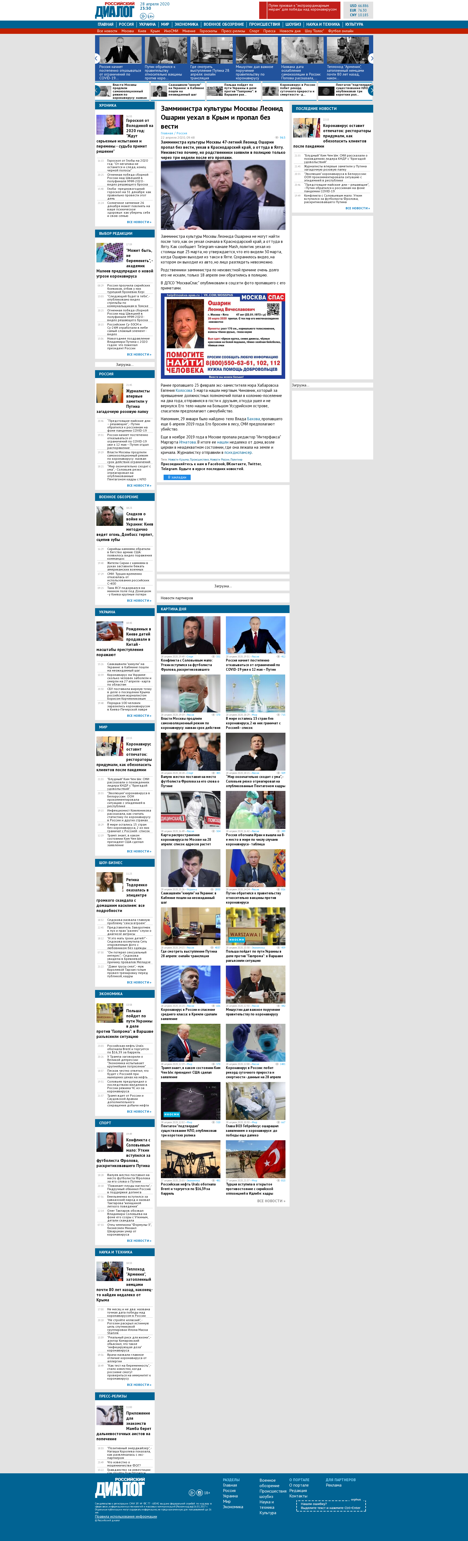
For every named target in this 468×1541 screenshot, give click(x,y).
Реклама (334, 1485)
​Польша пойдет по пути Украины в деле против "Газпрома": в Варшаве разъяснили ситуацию (254, 956)
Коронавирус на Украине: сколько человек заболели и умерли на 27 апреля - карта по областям (129, 679)
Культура (354, 24)
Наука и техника (323, 24)
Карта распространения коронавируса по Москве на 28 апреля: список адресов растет (186, 839)
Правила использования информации (126, 1516)
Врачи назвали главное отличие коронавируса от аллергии (127, 1358)
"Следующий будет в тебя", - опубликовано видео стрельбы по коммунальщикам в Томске (128, 301)
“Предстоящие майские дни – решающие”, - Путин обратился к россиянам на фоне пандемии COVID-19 (128, 425)
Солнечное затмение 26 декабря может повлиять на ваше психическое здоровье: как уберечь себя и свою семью (128, 209)
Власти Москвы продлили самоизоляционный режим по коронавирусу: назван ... (121, 91)
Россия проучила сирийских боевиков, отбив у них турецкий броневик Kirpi (128, 289)
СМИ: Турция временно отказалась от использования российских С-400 (128, 578)
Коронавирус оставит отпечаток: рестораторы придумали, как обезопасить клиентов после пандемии (332, 136)
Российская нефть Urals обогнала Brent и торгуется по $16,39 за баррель (128, 1049)
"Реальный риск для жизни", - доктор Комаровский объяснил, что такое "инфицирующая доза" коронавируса (129, 1344)
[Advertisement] (224, 527)
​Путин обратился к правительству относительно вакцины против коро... (163, 72)
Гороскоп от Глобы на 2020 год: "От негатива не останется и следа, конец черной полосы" (127, 165)
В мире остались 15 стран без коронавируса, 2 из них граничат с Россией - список (128, 828)
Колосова (184, 390)
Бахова (253, 418)
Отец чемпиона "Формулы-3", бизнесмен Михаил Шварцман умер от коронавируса (129, 1229)
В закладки (177, 477)
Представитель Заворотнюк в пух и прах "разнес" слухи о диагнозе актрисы (129, 931)
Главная (105, 24)
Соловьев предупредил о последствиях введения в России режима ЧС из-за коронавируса (127, 1086)
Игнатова (187, 442)
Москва (128, 30)
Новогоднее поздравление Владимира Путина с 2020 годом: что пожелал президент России (128, 343)
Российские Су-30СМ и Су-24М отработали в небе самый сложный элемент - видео (127, 329)
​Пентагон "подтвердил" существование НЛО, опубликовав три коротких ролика (189, 1131)
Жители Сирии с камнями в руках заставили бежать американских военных (127, 566)
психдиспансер (238, 452)
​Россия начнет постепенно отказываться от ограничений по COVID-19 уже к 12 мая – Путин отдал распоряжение (128, 441)
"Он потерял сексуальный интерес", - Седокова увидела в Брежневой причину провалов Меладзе (129, 957)
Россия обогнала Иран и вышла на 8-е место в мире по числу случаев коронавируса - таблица (255, 839)
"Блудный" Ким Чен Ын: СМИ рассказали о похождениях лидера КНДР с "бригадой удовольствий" (128, 783)
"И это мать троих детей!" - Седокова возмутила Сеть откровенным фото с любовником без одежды (127, 943)
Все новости (107, 30)
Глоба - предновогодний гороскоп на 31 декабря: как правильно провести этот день (129, 193)
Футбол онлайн (340, 30)
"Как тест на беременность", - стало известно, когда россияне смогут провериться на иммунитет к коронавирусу (129, 1372)
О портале (299, 1485)
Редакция (298, 1490)
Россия (126, 24)
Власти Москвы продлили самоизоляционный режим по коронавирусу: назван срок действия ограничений (128, 457)
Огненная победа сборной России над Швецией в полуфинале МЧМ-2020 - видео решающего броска (127, 179)
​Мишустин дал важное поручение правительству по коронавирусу (254, 72)
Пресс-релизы (233, 30)
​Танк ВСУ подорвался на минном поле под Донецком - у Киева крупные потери (129, 591)
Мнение (189, 30)
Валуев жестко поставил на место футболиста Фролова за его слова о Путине (128, 1178)
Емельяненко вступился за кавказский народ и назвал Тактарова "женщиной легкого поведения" (128, 1201)
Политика (236, 459)
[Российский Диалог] (115, 17)
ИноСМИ (171, 30)
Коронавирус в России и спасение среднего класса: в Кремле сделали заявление (189, 1014)
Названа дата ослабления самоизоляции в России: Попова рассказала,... (301, 72)
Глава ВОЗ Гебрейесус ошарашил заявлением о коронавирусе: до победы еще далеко (252, 1131)
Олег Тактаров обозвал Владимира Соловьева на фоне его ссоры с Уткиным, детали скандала (127, 1215)
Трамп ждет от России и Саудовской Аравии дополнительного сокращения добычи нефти (128, 1100)
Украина (147, 24)
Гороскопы (208, 30)
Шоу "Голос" (314, 30)
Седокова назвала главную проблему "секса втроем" (128, 921)
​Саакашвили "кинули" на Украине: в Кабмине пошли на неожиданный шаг (186, 89)
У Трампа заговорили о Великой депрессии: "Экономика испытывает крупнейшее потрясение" (126, 1061)
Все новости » (139, 222)
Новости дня (290, 30)
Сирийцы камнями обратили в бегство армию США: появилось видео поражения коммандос (129, 553)
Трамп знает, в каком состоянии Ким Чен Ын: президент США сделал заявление (125, 840)
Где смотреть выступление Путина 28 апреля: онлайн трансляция (209, 72)
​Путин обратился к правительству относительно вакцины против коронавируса (253, 898)
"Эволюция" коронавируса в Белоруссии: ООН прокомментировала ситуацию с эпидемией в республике (128, 799)
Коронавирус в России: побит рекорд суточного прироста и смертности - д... (298, 89)
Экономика (186, 24)
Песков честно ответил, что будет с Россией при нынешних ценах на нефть (128, 1074)
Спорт (254, 30)
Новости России (219, 459)
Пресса (269, 30)
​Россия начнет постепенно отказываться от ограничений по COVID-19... (120, 72)
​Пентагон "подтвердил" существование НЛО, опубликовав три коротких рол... (354, 89)
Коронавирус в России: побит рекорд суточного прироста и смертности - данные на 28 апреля (253, 1072)
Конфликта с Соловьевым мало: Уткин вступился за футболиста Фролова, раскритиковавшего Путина (187, 667)
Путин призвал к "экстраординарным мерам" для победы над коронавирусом (303, 7)
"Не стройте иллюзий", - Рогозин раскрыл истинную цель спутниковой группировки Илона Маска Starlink (128, 1326)
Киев (142, 30)
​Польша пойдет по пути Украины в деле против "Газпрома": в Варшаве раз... (240, 89)
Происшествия (264, 24)
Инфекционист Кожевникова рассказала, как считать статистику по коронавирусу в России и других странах (129, 815)
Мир (165, 24)
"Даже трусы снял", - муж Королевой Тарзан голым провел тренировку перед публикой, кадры (127, 971)
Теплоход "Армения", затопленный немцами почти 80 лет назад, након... (345, 72)
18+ (151, 16)
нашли (223, 442)
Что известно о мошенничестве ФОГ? (124, 1464)
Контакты (298, 1495)
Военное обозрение (224, 24)
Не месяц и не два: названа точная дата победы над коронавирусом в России (128, 1312)
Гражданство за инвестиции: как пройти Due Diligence (129, 1471)
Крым (155, 30)
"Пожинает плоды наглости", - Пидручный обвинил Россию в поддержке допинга (129, 1189)
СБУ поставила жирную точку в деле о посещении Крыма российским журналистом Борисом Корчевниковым (129, 693)
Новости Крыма (178, 459)
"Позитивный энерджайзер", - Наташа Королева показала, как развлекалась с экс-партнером (129, 1452)
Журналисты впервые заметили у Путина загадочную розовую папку (335, 168)
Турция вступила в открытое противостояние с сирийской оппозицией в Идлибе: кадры (249, 1189)
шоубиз (293, 24)
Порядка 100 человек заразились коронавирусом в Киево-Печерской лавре (128, 706)
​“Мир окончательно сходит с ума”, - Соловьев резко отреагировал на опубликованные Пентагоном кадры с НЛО (129, 473)
